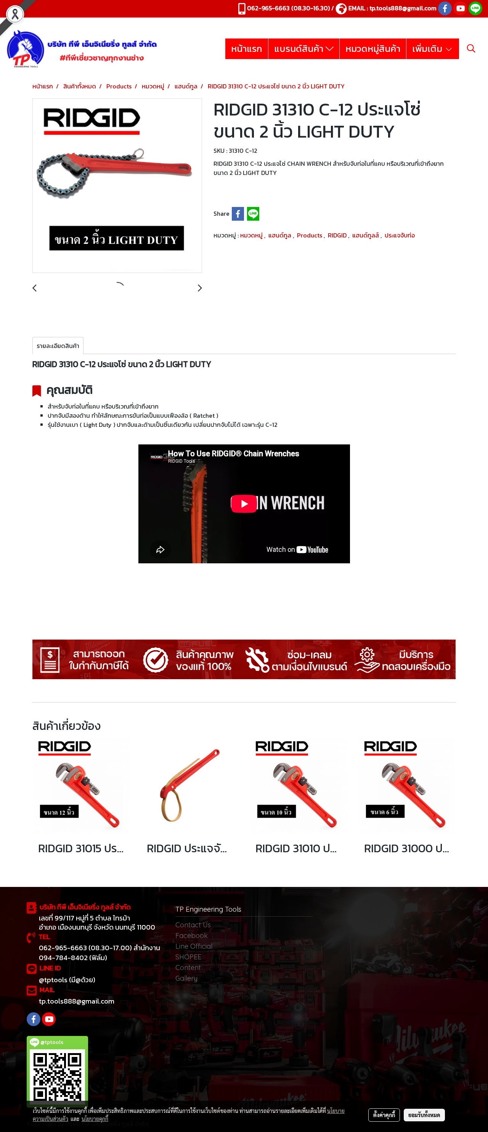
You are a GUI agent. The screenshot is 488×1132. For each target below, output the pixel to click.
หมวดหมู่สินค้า (372, 48)
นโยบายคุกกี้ (95, 1118)
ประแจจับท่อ (400, 235)
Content (188, 967)
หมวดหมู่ (252, 235)
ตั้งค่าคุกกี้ (384, 1114)
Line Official (193, 946)
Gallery (186, 978)
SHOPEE (188, 956)
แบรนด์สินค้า (300, 48)
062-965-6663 (268, 8)
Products (310, 235)
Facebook (191, 935)
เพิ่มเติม (428, 48)
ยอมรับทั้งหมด (424, 1114)
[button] (471, 48)
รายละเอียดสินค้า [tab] (58, 345)
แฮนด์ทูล (280, 235)
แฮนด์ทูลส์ (366, 235)
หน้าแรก (246, 48)
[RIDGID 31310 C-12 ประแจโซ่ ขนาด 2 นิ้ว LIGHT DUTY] (117, 186)
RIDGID (338, 235)
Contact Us (193, 924)
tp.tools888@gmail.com (403, 8)
